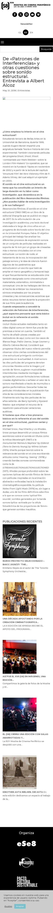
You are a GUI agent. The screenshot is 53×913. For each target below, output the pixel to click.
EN (31, 32)
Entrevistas (24, 90)
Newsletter (26, 24)
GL (19, 32)
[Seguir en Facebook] (14, 14)
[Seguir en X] (20, 14)
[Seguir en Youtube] (32, 14)
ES (25, 32)
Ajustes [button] (8, 906)
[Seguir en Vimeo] (38, 14)
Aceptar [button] (20, 906)
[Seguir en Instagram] (26, 14)
